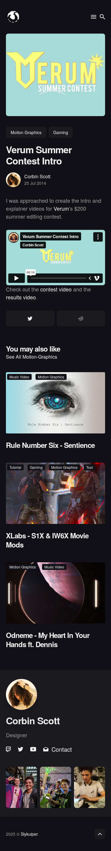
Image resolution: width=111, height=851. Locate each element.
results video (21, 297)
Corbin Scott (37, 176)
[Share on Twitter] (30, 318)
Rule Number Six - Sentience (50, 445)
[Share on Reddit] (81, 318)
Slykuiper (29, 834)
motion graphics (26, 132)
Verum (61, 208)
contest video (56, 289)
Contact (62, 749)
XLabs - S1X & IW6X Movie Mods (47, 540)
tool (89, 467)
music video (19, 376)
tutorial (15, 467)
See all (31, 356)
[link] (9, 749)
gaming (60, 132)
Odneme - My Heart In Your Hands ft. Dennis (47, 639)
